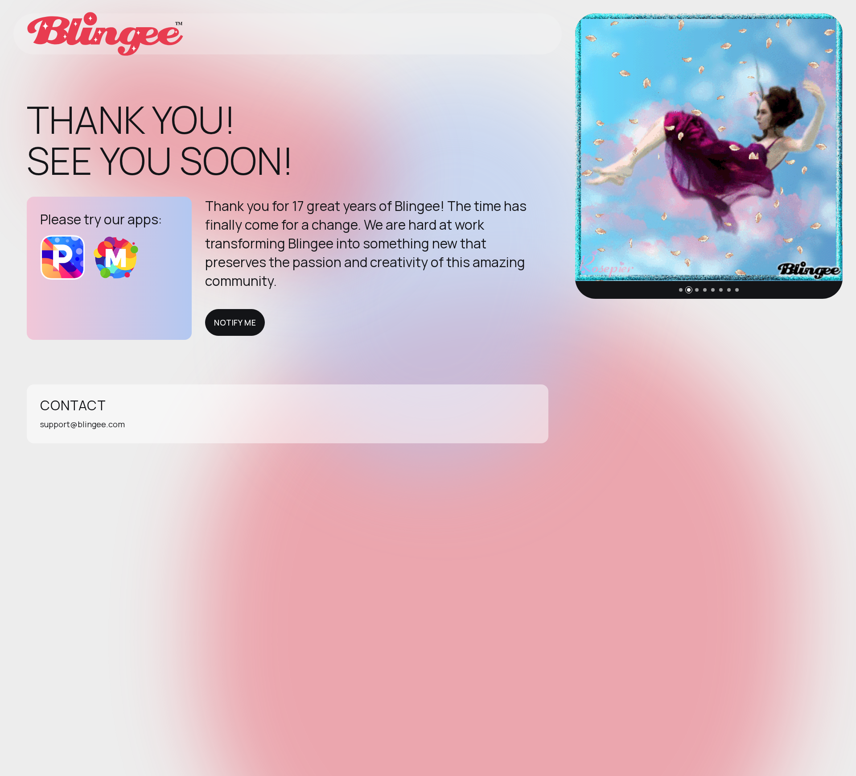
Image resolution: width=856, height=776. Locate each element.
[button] (681, 290)
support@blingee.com (82, 424)
